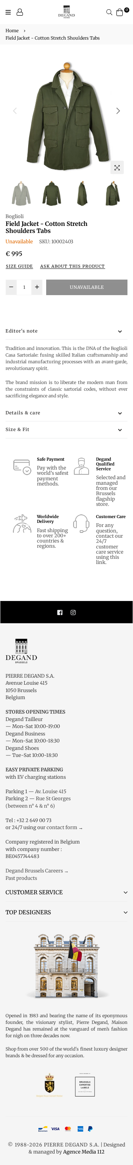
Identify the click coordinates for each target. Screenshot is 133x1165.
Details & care (23, 412)
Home (12, 30)
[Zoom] (117, 167)
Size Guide (19, 266)
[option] (66, 117)
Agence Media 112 (84, 1152)
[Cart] (119, 12)
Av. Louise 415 (50, 791)
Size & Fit (18, 429)
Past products (21, 878)
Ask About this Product (72, 266)
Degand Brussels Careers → (37, 871)
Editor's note (22, 331)
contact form (62, 827)
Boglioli (15, 216)
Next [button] (118, 110)
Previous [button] (14, 110)
